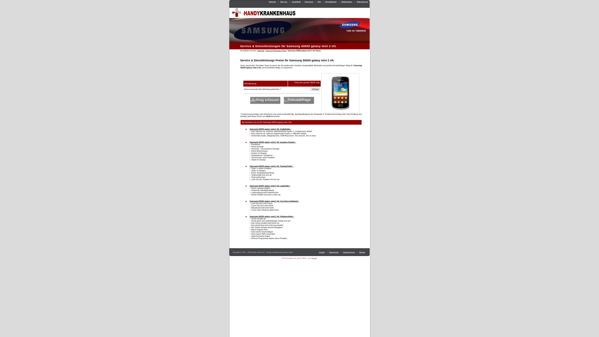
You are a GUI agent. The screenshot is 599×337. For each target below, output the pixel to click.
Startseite (272, 2)
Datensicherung (349, 252)
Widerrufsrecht (362, 2)
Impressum (309, 2)
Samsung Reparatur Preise (276, 51)
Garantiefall (296, 2)
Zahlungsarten (346, 2)
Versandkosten (330, 2)
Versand (316, 85)
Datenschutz (334, 252)
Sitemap (362, 252)
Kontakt (322, 252)
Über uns (284, 2)
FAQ (319, 2)
